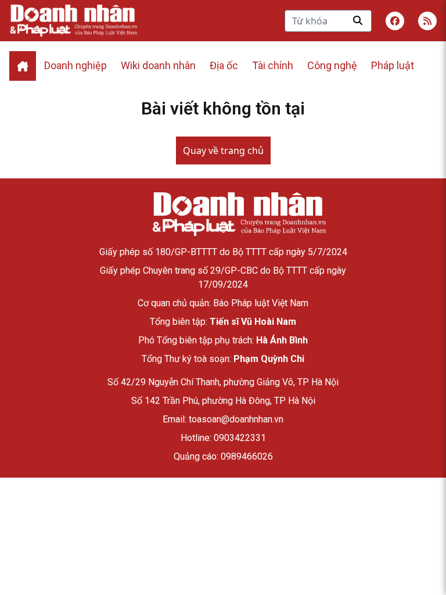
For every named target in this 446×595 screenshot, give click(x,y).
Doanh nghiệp (75, 65)
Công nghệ (332, 65)
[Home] (22, 66)
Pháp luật (392, 65)
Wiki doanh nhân (158, 65)
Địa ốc (224, 65)
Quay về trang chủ (223, 150)
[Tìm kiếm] (358, 20)
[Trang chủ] (239, 214)
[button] (427, 21)
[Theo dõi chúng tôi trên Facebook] (395, 21)
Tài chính (272, 65)
